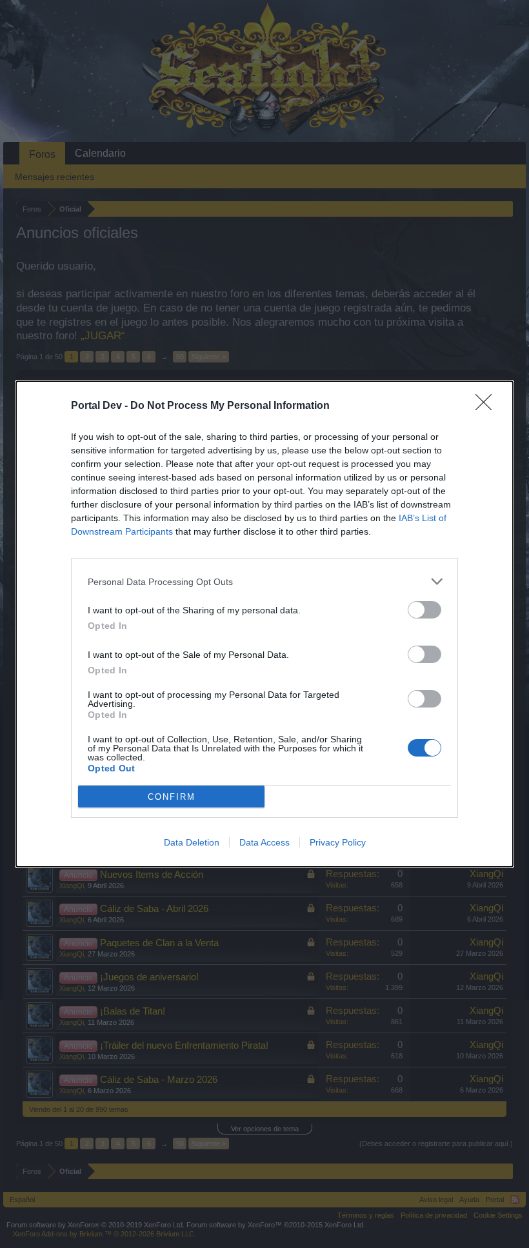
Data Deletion (191, 842)
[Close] (487, 406)
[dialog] (264, 624)
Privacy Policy (338, 842)
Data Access (264, 842)
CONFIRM (171, 797)
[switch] (424, 610)
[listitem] (264, 581)
